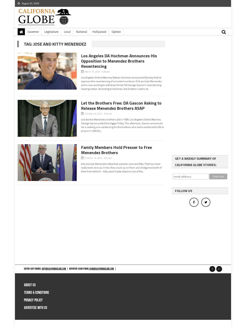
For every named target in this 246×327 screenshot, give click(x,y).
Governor (33, 31)
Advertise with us (35, 307)
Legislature (51, 31)
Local (67, 31)
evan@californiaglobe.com (101, 269)
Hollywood (99, 31)
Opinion (116, 31)
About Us (30, 285)
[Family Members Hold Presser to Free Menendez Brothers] (47, 162)
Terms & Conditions (36, 292)
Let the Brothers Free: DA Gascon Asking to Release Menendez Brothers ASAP (121, 105)
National (81, 31)
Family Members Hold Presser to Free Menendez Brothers (116, 150)
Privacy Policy (33, 300)
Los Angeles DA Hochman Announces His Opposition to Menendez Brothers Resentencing (119, 60)
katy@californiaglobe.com (54, 269)
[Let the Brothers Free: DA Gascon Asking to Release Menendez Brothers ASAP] (47, 118)
